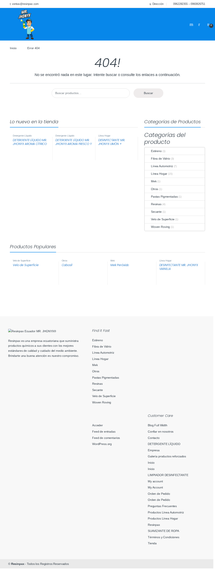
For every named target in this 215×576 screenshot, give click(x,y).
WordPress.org (102, 444)
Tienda (152, 543)
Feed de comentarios (106, 438)
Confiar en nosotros (160, 431)
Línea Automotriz (162, 166)
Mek (154, 181)
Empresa (154, 450)
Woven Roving (160, 226)
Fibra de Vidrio (160, 158)
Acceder (97, 425)
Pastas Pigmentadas (164, 196)
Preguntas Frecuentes (162, 506)
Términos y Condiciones (163, 537)
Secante (156, 211)
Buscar (148, 93)
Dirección (158, 3)
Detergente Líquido (22, 135)
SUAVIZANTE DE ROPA (163, 531)
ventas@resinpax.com (25, 3)
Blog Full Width (157, 425)
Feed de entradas (103, 431)
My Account (155, 487)
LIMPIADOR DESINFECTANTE (168, 475)
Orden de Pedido (159, 493)
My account (155, 481)
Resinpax (154, 524)
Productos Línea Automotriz (166, 512)
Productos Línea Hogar (163, 518)
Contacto (154, 438)
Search (192, 24)
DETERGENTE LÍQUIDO (164, 444)
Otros (154, 189)
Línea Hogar (104, 135)
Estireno (156, 151)
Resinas (156, 204)
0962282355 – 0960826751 (189, 3)
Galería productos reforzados (167, 456)
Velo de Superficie (162, 219)
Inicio (13, 48)
